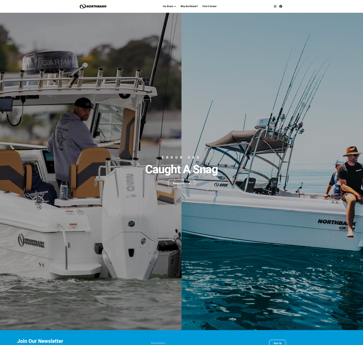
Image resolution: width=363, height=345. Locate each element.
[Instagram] (275, 6)
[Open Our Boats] (175, 6)
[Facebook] (281, 6)
